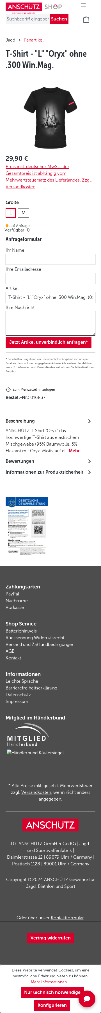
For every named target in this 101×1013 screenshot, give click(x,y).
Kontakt (13, 658)
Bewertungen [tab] (20, 461)
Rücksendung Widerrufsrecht (35, 637)
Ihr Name (15, 250)
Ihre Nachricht (20, 307)
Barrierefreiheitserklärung (31, 688)
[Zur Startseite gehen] (34, 8)
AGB (10, 651)
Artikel (12, 288)
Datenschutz (18, 694)
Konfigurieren (52, 1005)
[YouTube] (61, 906)
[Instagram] (50, 906)
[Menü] (83, 6)
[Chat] (87, 999)
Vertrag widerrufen (51, 938)
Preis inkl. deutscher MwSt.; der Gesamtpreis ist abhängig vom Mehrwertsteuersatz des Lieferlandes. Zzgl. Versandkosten (49, 176)
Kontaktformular (67, 917)
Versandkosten (36, 792)
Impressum (17, 701)
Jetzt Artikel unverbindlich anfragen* (48, 342)
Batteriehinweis (21, 631)
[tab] (49, 436)
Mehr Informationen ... (50, 982)
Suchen (59, 19)
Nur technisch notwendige (52, 992)
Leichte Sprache (22, 681)
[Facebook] (39, 906)
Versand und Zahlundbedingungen (40, 644)
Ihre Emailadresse (23, 269)
